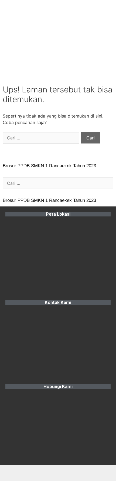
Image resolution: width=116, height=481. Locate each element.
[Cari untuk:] (42, 138)
